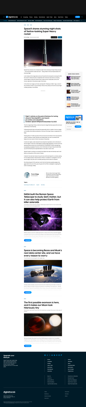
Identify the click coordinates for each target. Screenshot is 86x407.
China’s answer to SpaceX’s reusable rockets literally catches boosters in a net (75, 99)
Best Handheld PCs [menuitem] (38, 20)
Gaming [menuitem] (35, 17)
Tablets (69, 359)
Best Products (70, 367)
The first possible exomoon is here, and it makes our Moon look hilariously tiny (75, 92)
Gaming (49, 363)
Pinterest (56, 355)
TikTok (54, 355)
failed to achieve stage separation (46, 143)
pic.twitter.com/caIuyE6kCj (34, 120)
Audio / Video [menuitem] (50, 17)
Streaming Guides (71, 365)
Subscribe (78, 126)
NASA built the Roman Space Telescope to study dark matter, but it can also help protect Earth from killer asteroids (75, 79)
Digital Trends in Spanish (72, 381)
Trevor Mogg (27, 37)
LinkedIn (59, 355)
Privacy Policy (69, 129)
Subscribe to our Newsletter (73, 376)
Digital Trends (10, 18)
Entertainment (50, 369)
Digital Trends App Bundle (72, 383)
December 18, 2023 (50, 122)
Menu (4, 17)
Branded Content (71, 377)
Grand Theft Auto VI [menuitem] (12, 20)
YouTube (52, 355)
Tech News (43, 184)
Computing (49, 361)
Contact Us (49, 377)
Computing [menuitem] (25, 17)
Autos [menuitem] (55, 17)
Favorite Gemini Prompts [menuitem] (67, 20)
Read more (27, 240)
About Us (49, 376)
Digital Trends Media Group (10, 402)
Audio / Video (50, 365)
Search (82, 17)
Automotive (49, 371)
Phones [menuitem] (31, 17)
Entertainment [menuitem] (42, 17)
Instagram (47, 355)
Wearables (70, 361)
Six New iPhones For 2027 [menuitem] (22, 20)
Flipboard (61, 355)
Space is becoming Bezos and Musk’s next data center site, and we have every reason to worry (76, 86)
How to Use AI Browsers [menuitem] (48, 20)
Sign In (77, 17)
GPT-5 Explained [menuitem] (77, 20)
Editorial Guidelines (50, 381)
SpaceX (37, 184)
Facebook (45, 355)
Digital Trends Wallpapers (72, 379)
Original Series (70, 371)
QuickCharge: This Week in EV (29, 184)
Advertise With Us (50, 379)
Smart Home (49, 367)
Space (69, 363)
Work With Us (46, 393)
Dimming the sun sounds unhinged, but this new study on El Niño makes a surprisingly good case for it (75, 106)
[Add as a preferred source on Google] (54, 37)
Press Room (67, 393)
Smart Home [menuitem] (60, 17)
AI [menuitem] (21, 17)
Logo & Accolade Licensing (52, 383)
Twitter (49, 355)
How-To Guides (71, 369)
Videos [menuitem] (66, 17)
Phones (48, 359)
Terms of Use (46, 398)
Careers (45, 391)
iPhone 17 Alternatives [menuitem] (58, 20)
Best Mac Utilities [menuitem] (31, 20)
